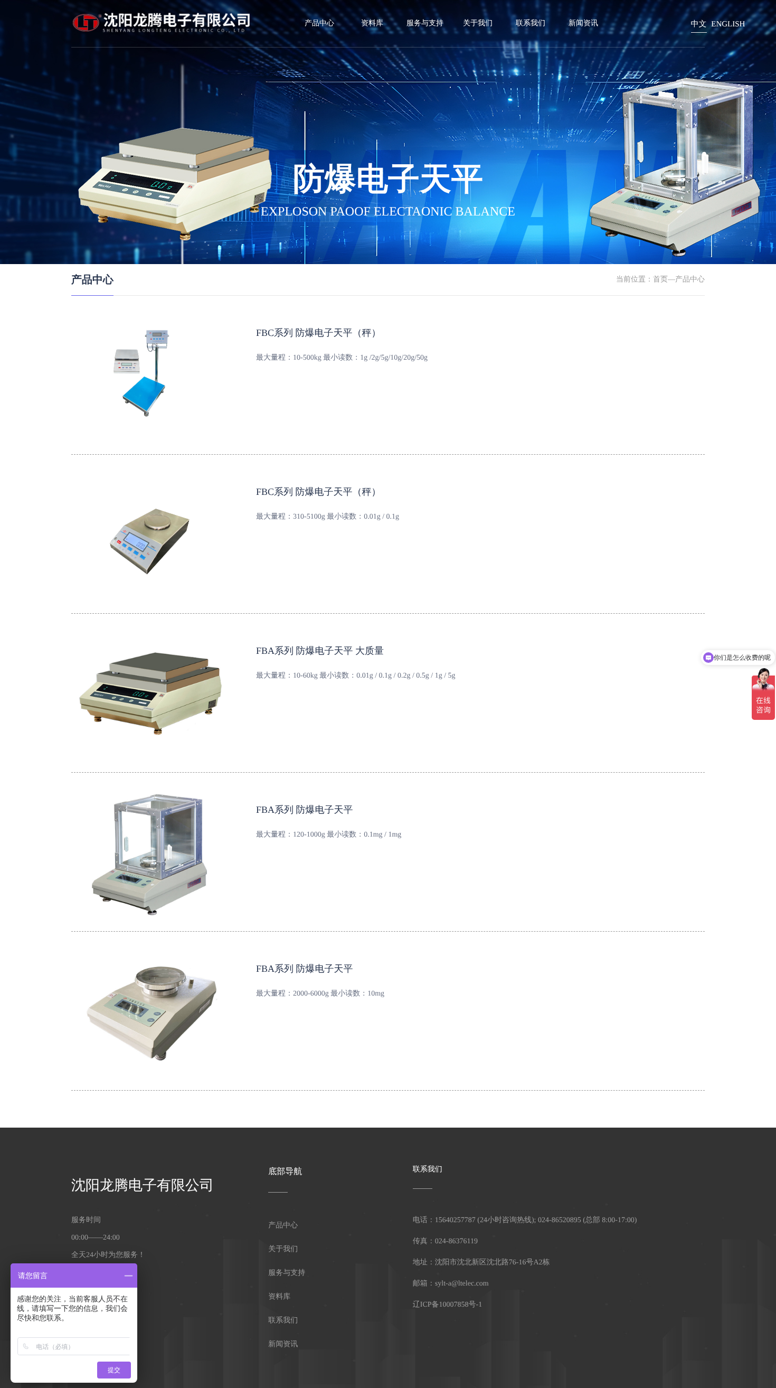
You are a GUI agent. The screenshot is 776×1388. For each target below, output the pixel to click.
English (728, 24)
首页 (660, 280)
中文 (699, 24)
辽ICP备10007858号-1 (447, 1305)
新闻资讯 (583, 23)
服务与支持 (424, 23)
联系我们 (530, 23)
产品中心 (690, 280)
